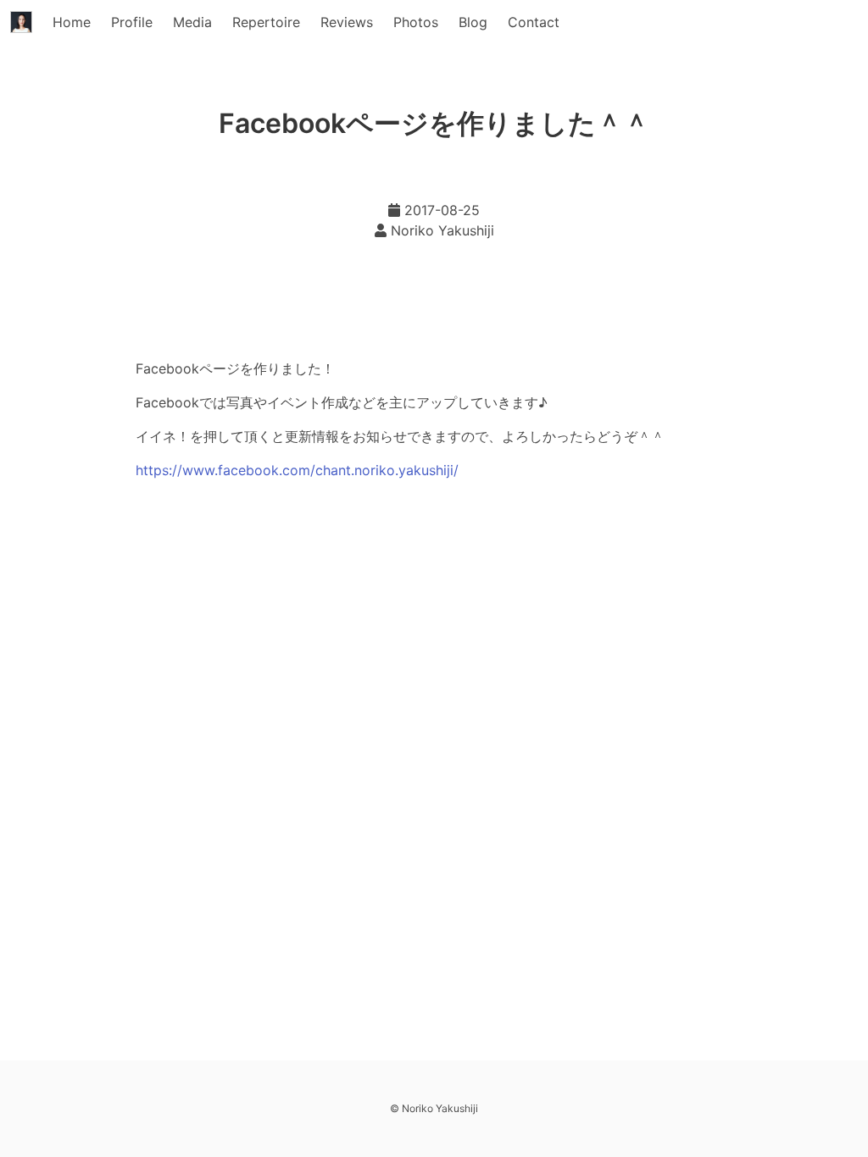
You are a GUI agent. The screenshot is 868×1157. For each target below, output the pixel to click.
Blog (473, 22)
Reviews (346, 22)
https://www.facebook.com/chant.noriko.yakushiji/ (297, 470)
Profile (132, 22)
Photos (415, 22)
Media (192, 22)
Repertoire (266, 22)
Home (72, 22)
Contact (533, 22)
